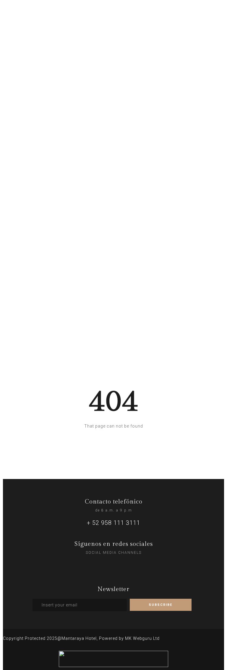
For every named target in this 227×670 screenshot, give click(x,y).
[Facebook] (126, 565)
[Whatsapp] (113, 565)
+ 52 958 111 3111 (113, 522)
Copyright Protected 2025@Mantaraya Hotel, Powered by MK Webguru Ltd (81, 638)
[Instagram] (101, 565)
